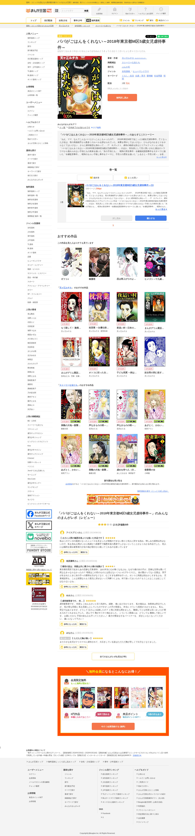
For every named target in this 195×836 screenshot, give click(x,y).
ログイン (31, 111)
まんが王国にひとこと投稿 (38, 143)
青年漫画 (31, 236)
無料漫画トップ (34, 38)
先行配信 (48, 20)
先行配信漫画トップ (35, 59)
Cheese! (31, 458)
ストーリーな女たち (35, 425)
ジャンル (126, 20)
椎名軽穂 (31, 368)
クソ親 (62, 127)
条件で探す (32, 155)
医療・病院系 (33, 302)
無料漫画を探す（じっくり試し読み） (153, 491)
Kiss (29, 446)
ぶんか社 (126, 67)
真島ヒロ (31, 405)
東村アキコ (32, 397)
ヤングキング (33, 487)
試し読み (117, 218)
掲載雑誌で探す (34, 167)
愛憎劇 (150, 76)
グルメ (30, 298)
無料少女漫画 (33, 204)
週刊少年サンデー (34, 483)
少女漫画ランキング (110, 782)
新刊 (151, 20)
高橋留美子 (32, 389)
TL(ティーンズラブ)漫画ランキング (116, 794)
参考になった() (71, 552)
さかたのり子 (33, 364)
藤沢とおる (32, 401)
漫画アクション (34, 495)
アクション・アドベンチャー (39, 286)
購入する (151, 218)
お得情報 (32, 801)
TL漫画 (30, 244)
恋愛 (29, 257)
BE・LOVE (32, 421)
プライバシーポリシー (146, 810)
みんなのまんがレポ (35, 180)
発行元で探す (33, 176)
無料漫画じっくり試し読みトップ (62, 762)
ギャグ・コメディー (35, 265)
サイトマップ (143, 822)
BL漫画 (30, 248)
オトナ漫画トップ (34, 79)
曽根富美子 (32, 380)
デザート (31, 491)
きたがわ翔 (32, 351)
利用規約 (141, 806)
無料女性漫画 (33, 200)
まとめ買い (133, 178)
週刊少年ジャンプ (34, 437)
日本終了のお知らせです (79, 127)
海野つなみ (32, 331)
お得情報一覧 (33, 95)
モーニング (32, 475)
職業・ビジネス (34, 269)
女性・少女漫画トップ (36, 63)
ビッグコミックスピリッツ (38, 442)
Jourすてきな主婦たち (36, 471)
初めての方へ (33, 139)
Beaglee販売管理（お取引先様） (151, 802)
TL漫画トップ (33, 71)
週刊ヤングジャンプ (35, 454)
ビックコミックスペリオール (39, 504)
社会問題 (158, 76)
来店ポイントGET (34, 91)
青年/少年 (78, 20)
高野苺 (30, 384)
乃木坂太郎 (32, 393)
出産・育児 (140, 76)
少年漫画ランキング (110, 790)
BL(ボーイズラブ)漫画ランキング (115, 798)
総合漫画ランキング (110, 774)
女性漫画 (31, 228)
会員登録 (31, 107)
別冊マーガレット (34, 462)
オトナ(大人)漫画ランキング (113, 802)
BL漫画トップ (33, 75)
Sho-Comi (31, 479)
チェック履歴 (33, 115)
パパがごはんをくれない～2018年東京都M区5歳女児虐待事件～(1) (120, 185)
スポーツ (31, 282)
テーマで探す (33, 159)
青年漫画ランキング (110, 786)
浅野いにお (32, 318)
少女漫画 (31, 232)
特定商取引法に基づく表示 (148, 814)
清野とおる (32, 376)
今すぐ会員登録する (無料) (113, 726)
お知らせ (31, 127)
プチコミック (33, 429)
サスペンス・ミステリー (37, 273)
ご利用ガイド (33, 135)
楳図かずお (32, 335)
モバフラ (31, 500)
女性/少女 (63, 20)
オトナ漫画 (32, 253)
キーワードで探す (34, 171)
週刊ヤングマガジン (35, 433)
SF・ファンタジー (35, 294)
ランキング (139, 20)
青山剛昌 (31, 314)
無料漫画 (95, 20)
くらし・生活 (128, 76)
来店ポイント (164, 20)
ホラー (30, 290)
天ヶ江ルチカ (134, 58)
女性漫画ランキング (110, 778)
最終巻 (96, 178)
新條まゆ (31, 372)
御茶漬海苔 (32, 343)
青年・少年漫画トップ (36, 67)
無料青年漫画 (33, 208)
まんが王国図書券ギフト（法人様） (152, 798)
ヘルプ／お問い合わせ (36, 131)
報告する (84, 552)
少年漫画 (31, 240)
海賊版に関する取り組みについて (39, 570)
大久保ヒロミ (33, 339)
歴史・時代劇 (33, 277)
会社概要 (141, 818)
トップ (33, 20)
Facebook (106, 813)
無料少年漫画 (33, 212)
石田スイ (31, 322)
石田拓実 (31, 326)
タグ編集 (97, 127)
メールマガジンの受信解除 (39, 782)
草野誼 (30, 360)
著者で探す (32, 163)
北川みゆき (32, 355)
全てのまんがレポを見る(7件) (113, 656)
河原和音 (31, 347)
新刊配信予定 (33, 50)
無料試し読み (122, 97)
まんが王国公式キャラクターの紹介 (152, 794)
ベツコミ (31, 466)
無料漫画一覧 (33, 195)
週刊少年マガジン (34, 450)
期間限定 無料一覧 (35, 216)
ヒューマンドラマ (34, 261)
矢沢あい (31, 409)
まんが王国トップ (35, 762)
